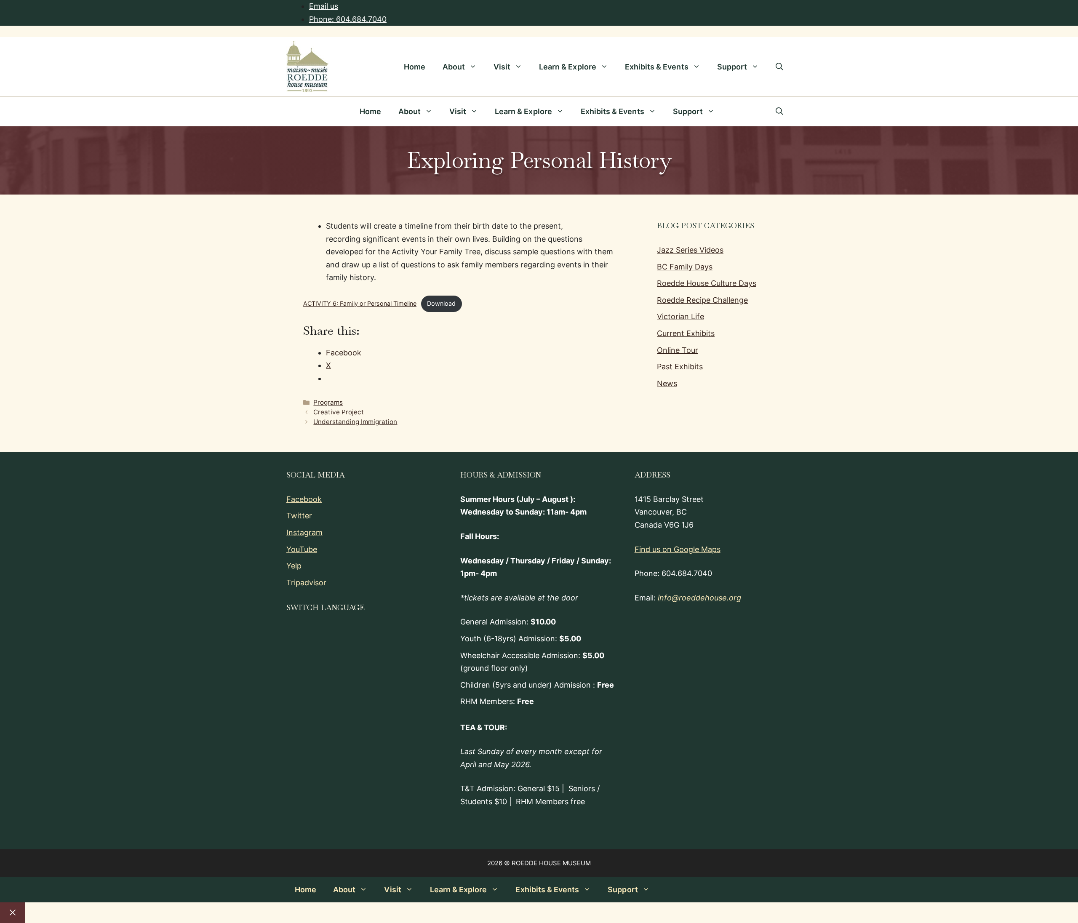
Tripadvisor (306, 582)
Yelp (294, 565)
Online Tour (677, 350)
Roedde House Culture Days (706, 283)
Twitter (299, 515)
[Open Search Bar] (779, 67)
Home (414, 66)
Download (441, 303)
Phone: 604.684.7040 (348, 19)
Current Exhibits (686, 333)
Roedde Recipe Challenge (702, 300)
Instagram (304, 532)
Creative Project (338, 412)
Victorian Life (680, 316)
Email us (323, 6)
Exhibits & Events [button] (656, 66)
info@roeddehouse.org (699, 597)
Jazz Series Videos (690, 249)
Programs (328, 402)
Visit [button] (502, 66)
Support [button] (732, 66)
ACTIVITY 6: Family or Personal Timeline (359, 303)
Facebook (304, 499)
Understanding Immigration (355, 422)
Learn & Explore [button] (567, 66)
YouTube (301, 549)
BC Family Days (684, 266)
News (667, 383)
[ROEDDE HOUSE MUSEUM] (296, 111)
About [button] (454, 66)
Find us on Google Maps (677, 549)
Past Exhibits (680, 366)
